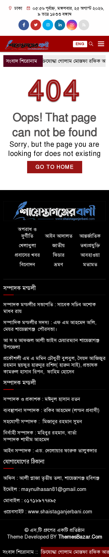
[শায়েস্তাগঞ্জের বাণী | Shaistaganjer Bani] (54, 211)
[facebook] (23, 25)
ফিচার (59, 255)
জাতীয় (58, 245)
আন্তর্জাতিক (90, 236)
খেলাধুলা (27, 245)
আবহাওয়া (90, 255)
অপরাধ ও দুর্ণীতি (27, 232)
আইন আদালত (58, 236)
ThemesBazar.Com (80, 537)
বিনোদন (27, 264)
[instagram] (47, 25)
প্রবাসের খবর (27, 255)
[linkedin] (59, 25)
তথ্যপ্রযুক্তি (90, 245)
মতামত (90, 264)
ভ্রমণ (58, 264)
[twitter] (35, 25)
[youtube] (72, 25)
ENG (80, 44)
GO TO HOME (54, 167)
